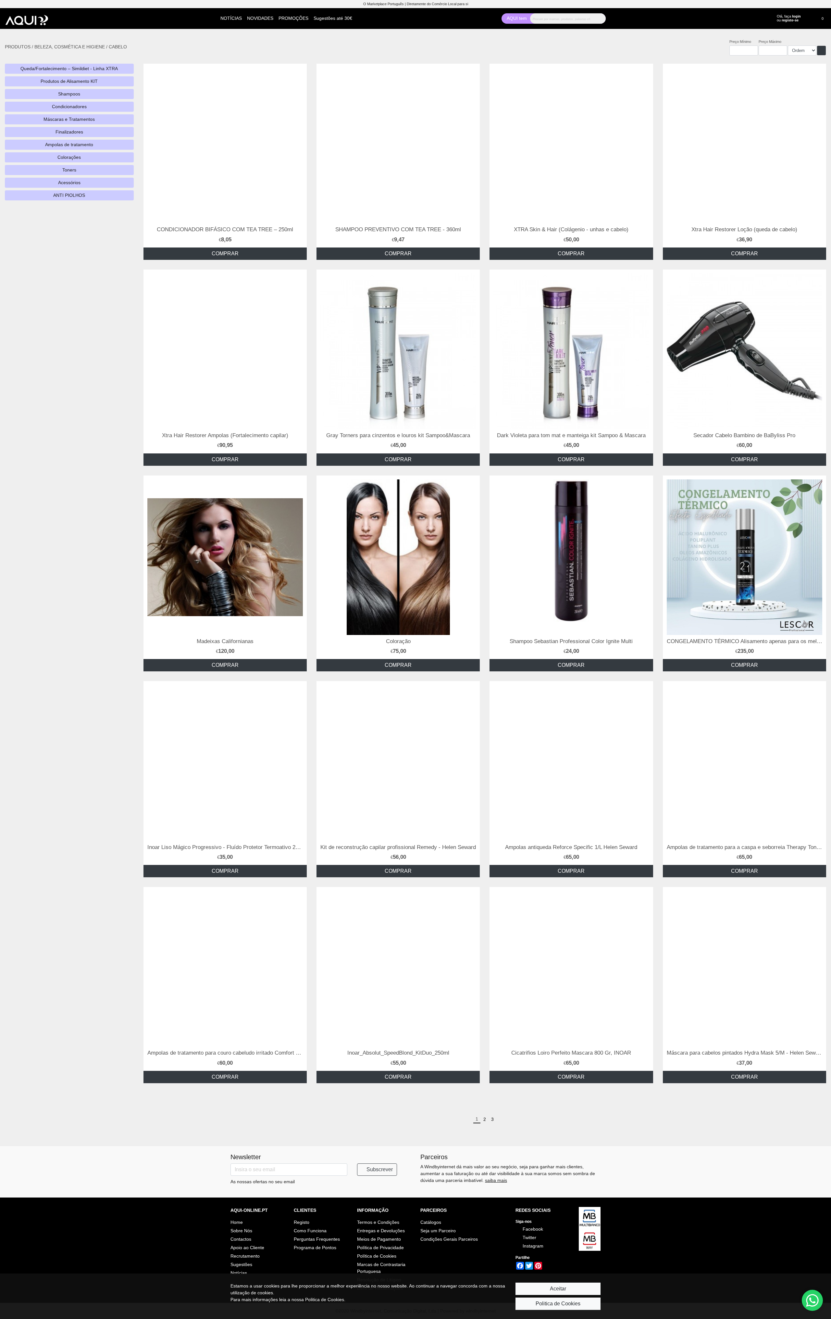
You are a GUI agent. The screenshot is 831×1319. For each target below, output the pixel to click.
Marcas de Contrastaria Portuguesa (381, 1268)
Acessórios (69, 182)
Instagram (532, 1246)
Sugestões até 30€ (333, 18)
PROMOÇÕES (293, 18)
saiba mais (496, 1180)
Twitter (528, 1237)
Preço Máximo (770, 42)
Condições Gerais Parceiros (449, 1239)
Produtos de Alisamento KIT (69, 81)
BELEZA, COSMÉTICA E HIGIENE (70, 46)
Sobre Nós (241, 1230)
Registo (301, 1222)
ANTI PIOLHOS (69, 195)
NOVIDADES (260, 18)
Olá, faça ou (789, 18)
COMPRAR (225, 253)
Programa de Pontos (315, 1247)
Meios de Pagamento (379, 1239)
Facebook (532, 1229)
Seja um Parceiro (438, 1230)
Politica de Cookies (558, 1303)
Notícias (238, 1272)
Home (236, 1222)
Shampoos (69, 93)
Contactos (240, 1239)
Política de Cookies (376, 1256)
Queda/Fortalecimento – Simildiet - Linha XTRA (69, 68)
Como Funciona (310, 1230)
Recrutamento (245, 1256)
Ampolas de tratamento (69, 144)
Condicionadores (69, 106)
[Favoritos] (808, 18)
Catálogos (430, 1222)
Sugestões (241, 1264)
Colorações (69, 157)
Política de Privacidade (380, 1247)
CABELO (118, 46)
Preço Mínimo (740, 42)
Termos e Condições (378, 1222)
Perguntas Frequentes (317, 1239)
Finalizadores (69, 131)
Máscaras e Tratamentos (69, 119)
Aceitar (558, 1288)
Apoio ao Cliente (247, 1247)
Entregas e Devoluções (381, 1230)
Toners (69, 169)
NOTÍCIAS (231, 18)
